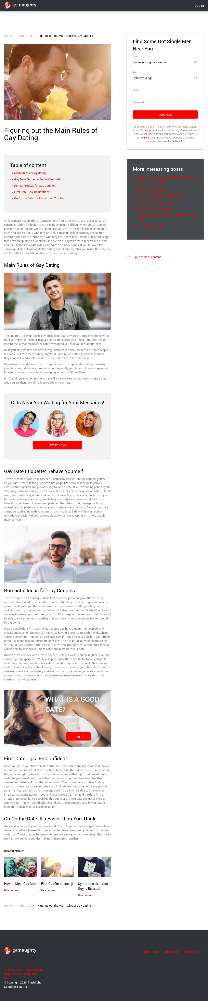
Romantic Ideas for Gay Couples (34, 186)
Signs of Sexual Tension (152, 183)
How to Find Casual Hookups (155, 208)
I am (135, 56)
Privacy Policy (192, 952)
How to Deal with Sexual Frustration (160, 196)
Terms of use (148, 137)
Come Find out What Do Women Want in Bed (165, 177)
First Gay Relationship (151, 225)
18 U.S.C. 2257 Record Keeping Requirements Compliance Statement (23, 974)
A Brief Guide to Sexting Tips (155, 202)
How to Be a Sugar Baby (152, 189)
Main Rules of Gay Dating (30, 173)
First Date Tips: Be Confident (32, 192)
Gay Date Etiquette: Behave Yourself (37, 179)
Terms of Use (150, 952)
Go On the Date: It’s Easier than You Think (40, 198)
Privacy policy (148, 130)
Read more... (12, 890)
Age (135, 72)
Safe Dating (171, 952)
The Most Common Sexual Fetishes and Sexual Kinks (166, 217)
